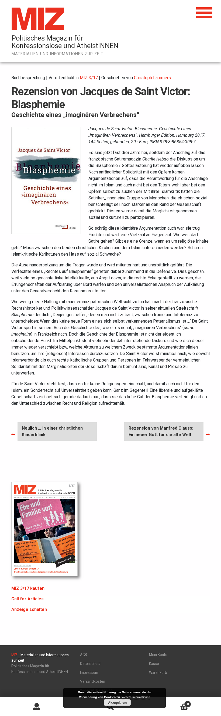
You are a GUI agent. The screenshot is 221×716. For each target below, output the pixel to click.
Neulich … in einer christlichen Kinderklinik (52, 431)
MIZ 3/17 (89, 77)
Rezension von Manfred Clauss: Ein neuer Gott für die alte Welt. (160, 431)
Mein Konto (158, 655)
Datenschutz (90, 663)
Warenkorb (158, 672)
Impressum (89, 672)
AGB (83, 655)
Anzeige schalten (29, 609)
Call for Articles (27, 598)
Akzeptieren (117, 702)
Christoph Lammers (152, 77)
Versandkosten (92, 681)
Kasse (154, 663)
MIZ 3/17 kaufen (27, 588)
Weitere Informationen (136, 697)
